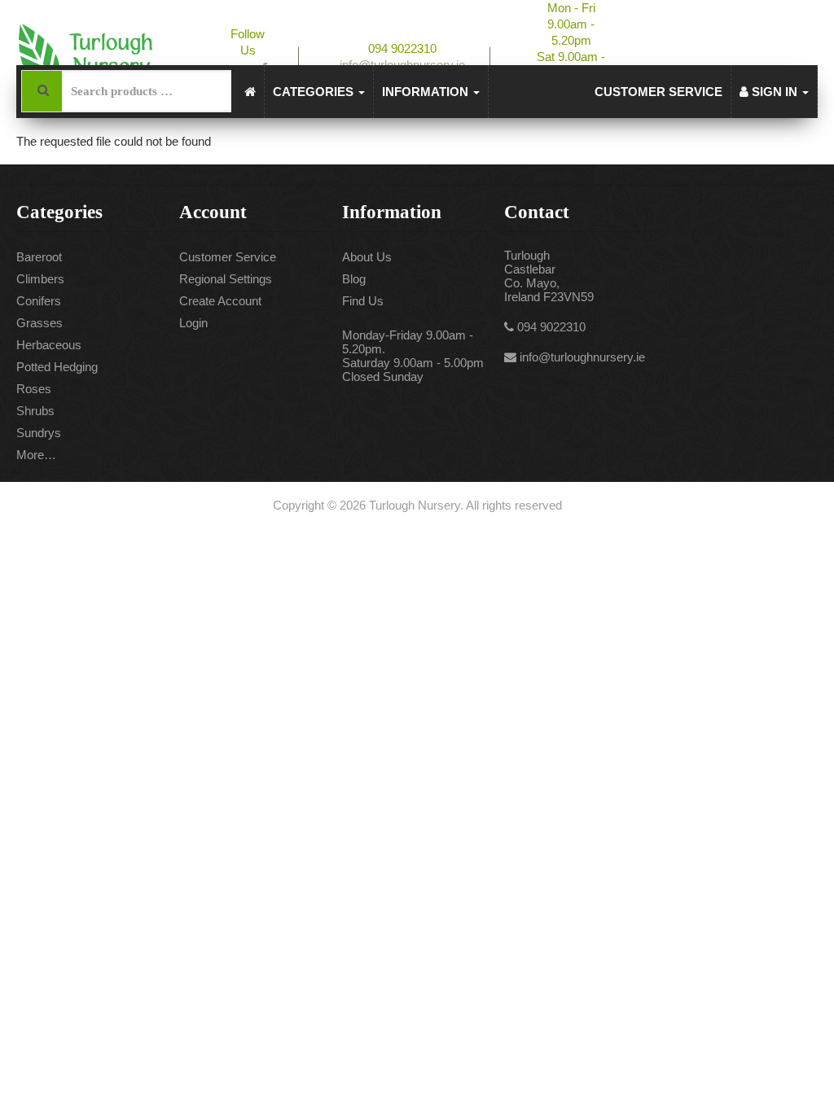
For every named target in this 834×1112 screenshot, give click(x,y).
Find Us (363, 301)
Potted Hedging (57, 367)
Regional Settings (225, 279)
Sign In (774, 92)
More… (36, 455)
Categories (315, 92)
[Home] (250, 91)
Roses (33, 389)
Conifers (38, 301)
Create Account (220, 301)
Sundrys (38, 433)
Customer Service (658, 92)
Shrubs (35, 411)
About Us (367, 257)
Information (427, 92)
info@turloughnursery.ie (582, 357)
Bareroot (39, 257)
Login (193, 323)
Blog (354, 279)
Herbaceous (48, 345)
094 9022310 (551, 327)
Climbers (40, 279)
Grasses (39, 323)
